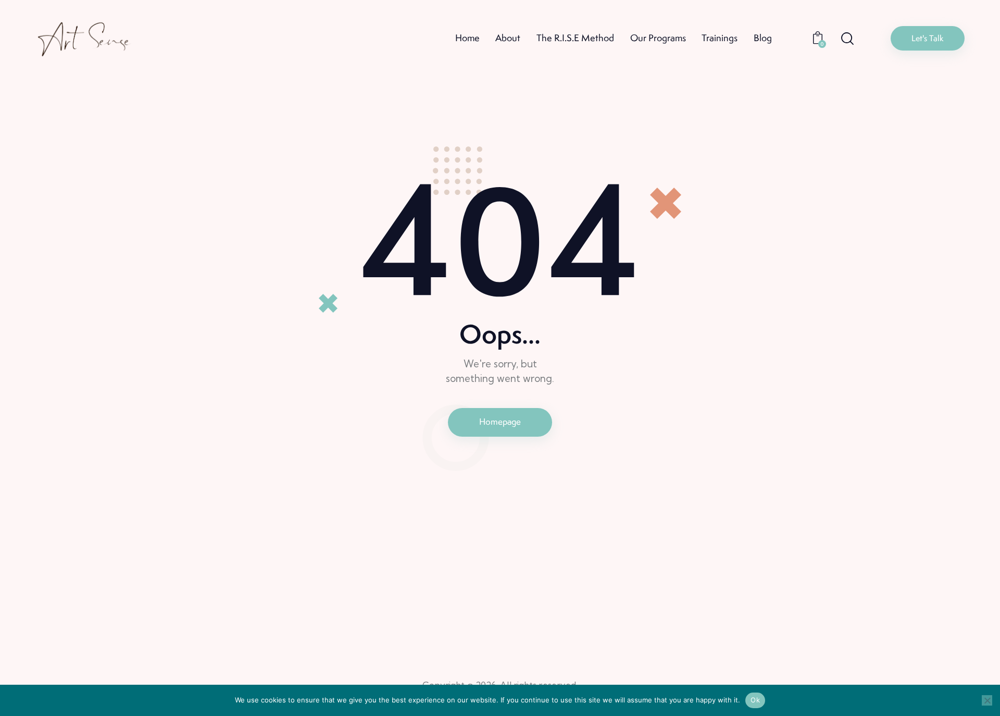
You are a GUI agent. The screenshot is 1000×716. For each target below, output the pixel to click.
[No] (987, 700)
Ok (755, 700)
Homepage (500, 421)
